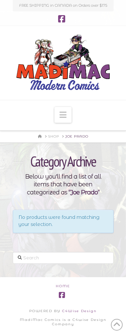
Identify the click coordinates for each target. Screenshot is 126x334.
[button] (63, 115)
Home (63, 286)
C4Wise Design (79, 311)
